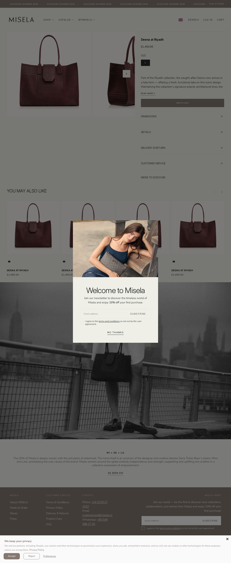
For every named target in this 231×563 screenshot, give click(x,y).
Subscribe (138, 313)
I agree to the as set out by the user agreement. (113, 322)
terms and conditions (109, 321)
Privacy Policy (36, 550)
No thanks (115, 332)
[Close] (227, 539)
